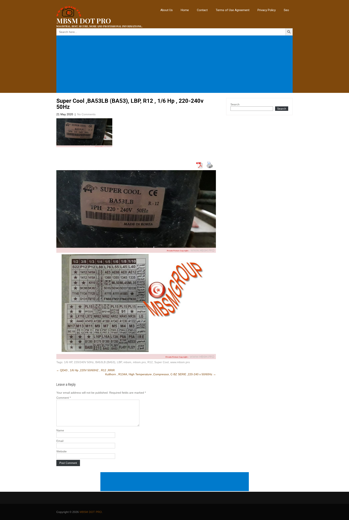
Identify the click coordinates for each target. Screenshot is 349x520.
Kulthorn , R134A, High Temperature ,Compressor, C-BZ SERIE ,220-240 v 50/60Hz (160, 374)
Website (61, 451)
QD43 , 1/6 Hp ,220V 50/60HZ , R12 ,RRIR (85, 370)
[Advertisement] (175, 64)
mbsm (127, 362)
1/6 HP (68, 362)
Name (60, 430)
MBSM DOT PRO (91, 512)
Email (59, 440)
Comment (63, 397)
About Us (166, 10)
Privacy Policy (267, 10)
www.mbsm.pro (180, 362)
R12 (150, 362)
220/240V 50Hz (84, 362)
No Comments (86, 114)
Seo (286, 10)
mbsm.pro (139, 362)
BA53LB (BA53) (105, 362)
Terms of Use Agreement (232, 10)
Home (185, 10)
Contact (202, 10)
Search (235, 104)
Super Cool (161, 362)
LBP (119, 362)
